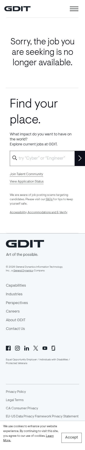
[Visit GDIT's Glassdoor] (54, 347)
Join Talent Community (26, 174)
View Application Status (27, 181)
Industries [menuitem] (14, 294)
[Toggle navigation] (74, 9)
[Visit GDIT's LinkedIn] (26, 347)
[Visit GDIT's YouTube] (44, 347)
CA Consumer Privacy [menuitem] (22, 408)
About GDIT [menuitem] (16, 320)
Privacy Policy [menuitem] (16, 392)
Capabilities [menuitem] (16, 286)
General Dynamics (23, 270)
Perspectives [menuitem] (17, 303)
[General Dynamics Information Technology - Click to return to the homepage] (17, 8)
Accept (71, 438)
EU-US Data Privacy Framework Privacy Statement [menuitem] (42, 416)
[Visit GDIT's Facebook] (8, 347)
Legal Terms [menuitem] (15, 400)
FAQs (49, 199)
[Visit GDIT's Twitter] (35, 347)
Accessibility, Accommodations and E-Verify (38, 212)
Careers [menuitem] (13, 312)
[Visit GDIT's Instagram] (17, 347)
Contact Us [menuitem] (15, 329)
